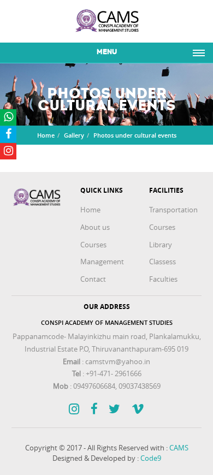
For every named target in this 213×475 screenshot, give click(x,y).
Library (160, 245)
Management (102, 261)
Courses (93, 245)
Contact (93, 279)
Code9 (150, 458)
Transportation (173, 210)
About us (95, 227)
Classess (162, 261)
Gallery (74, 135)
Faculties (163, 279)
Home (46, 135)
